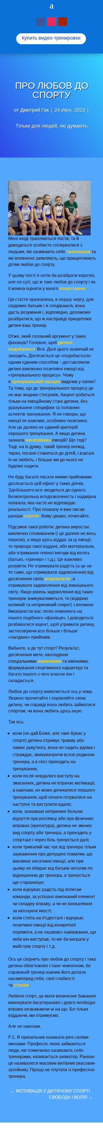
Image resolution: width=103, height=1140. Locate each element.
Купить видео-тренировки (51, 38)
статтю (31, 516)
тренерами (78, 251)
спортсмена (72, 288)
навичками (50, 661)
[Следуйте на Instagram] (51, 21)
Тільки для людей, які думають (51, 125)
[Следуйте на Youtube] (62, 21)
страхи (21, 985)
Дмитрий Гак (34, 109)
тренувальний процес (36, 381)
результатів (57, 579)
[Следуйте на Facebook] (40, 21)
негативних (38, 440)
